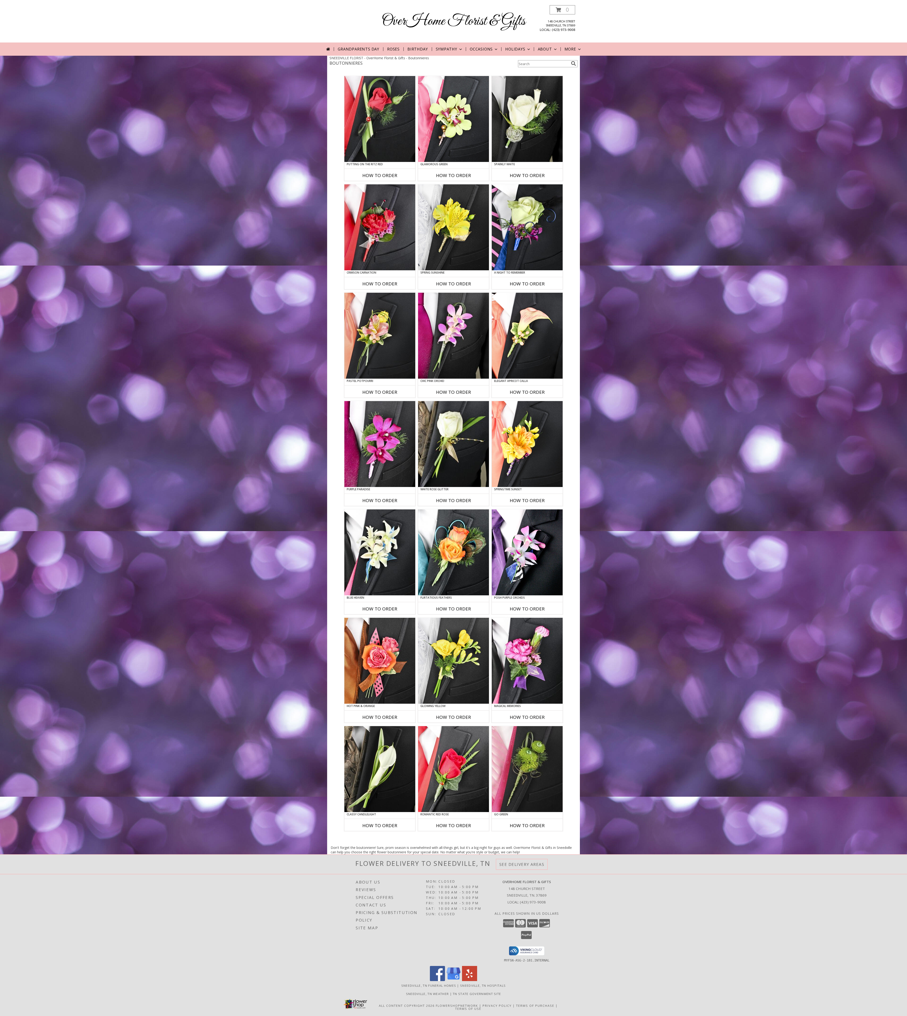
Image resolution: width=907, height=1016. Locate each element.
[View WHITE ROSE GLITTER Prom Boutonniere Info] (453, 444)
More (570, 49)
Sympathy (446, 49)
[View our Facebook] (437, 980)
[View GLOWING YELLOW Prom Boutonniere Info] (453, 661)
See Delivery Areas (521, 864)
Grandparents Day (358, 49)
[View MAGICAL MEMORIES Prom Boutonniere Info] (527, 661)
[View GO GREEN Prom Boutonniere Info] (527, 769)
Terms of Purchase (535, 1005)
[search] (573, 63)
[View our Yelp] (469, 980)
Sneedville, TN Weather (427, 994)
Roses (393, 49)
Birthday (417, 49)
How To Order (379, 175)
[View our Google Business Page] (453, 980)
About (545, 49)
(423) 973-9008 (563, 29)
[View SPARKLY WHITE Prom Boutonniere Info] (527, 119)
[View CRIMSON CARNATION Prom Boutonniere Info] (379, 227)
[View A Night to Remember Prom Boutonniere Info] (527, 227)
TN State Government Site (477, 994)
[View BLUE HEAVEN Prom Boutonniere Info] (379, 552)
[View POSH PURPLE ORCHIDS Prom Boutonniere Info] (527, 552)
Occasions (481, 49)
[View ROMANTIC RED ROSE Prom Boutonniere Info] (453, 769)
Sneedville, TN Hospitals (483, 985)
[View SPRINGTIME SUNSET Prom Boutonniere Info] (527, 444)
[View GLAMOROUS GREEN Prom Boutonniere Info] (453, 119)
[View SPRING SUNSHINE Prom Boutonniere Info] (453, 227)
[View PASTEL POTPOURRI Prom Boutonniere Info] (379, 336)
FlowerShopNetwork (457, 1005)
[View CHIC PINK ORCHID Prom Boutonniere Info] (453, 336)
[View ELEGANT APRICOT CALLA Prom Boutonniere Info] (527, 336)
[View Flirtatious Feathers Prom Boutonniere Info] (453, 552)
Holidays (515, 49)
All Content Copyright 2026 (407, 1005)
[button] (562, 9)
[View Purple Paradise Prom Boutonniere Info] (379, 444)
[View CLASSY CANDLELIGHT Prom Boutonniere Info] (379, 769)
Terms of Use (468, 1009)
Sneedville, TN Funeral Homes (428, 985)
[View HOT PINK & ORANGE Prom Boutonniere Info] (379, 661)
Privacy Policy (497, 1005)
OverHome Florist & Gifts (453, 21)
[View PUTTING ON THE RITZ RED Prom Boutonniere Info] (379, 119)
